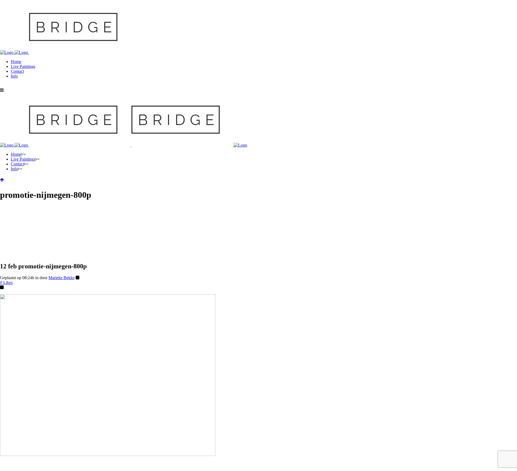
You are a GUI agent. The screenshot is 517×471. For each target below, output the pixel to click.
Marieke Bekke (61, 277)
